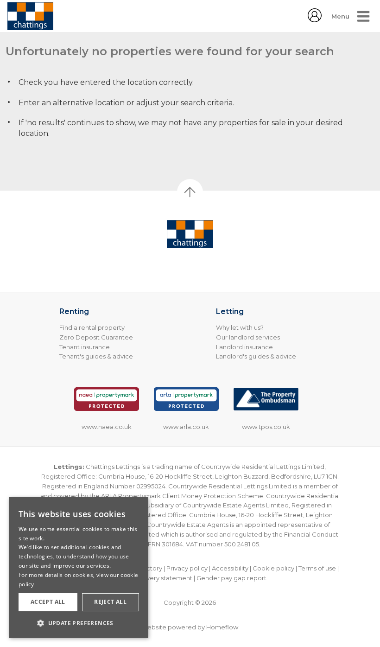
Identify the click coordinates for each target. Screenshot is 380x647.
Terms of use (317, 568)
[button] (79, 622)
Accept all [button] (48, 602)
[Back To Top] (190, 192)
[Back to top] (190, 234)
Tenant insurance (84, 347)
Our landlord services (248, 337)
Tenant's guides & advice (96, 356)
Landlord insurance (244, 347)
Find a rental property (92, 327)
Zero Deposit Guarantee (96, 337)
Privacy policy (187, 568)
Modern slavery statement (152, 578)
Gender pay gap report (231, 578)
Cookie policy (273, 568)
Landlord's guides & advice (256, 356)
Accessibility (230, 568)
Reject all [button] (110, 602)
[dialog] (78, 567)
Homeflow (222, 627)
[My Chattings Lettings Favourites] (315, 19)
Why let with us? (240, 327)
